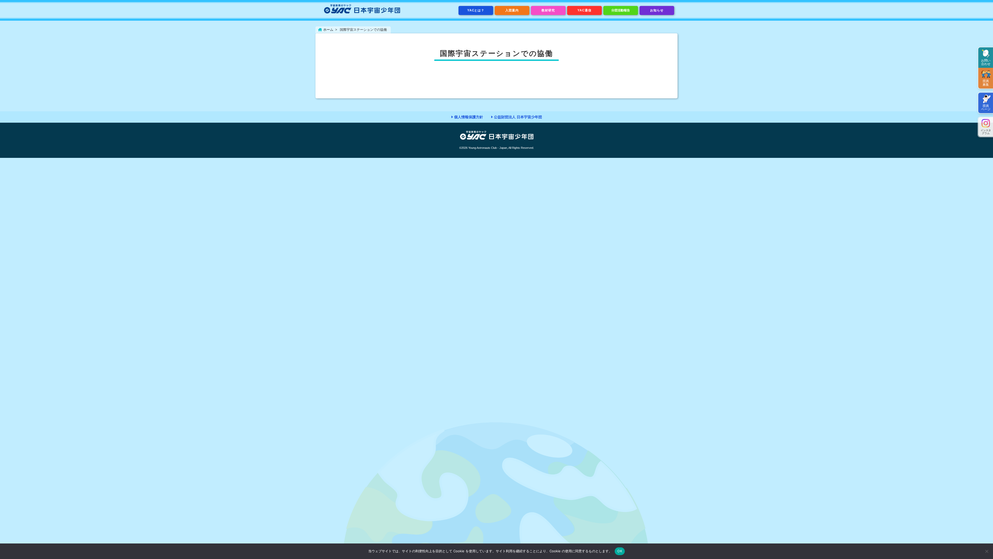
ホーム (328, 30)
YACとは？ (476, 10)
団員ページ (985, 107)
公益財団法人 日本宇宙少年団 (518, 117)
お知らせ (657, 10)
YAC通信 (584, 10)
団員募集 (986, 82)
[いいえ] (986, 551)
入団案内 (512, 10)
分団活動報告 (620, 10)
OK (619, 551)
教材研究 (548, 10)
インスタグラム (986, 132)
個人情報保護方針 (468, 117)
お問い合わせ (985, 62)
